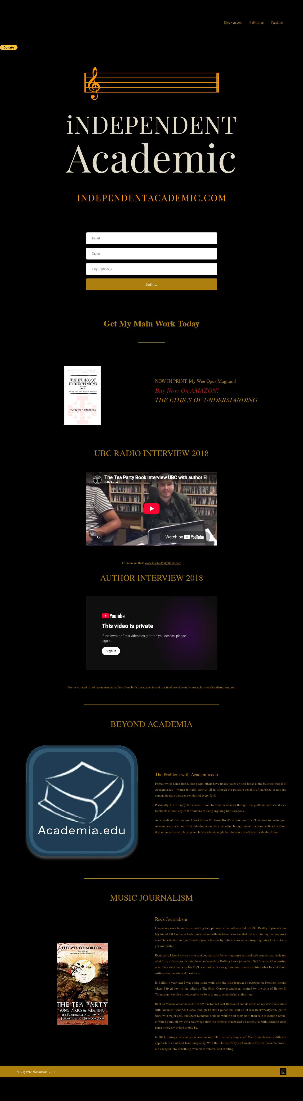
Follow (151, 284)
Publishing (257, 22)
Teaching (277, 22)
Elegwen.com (233, 22)
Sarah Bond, (181, 783)
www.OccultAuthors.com (219, 687)
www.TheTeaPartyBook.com (163, 563)
